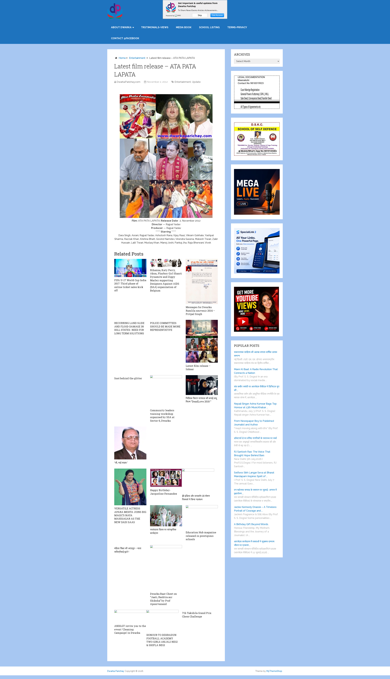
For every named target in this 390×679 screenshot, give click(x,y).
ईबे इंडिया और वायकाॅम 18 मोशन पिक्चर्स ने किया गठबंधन (196, 497)
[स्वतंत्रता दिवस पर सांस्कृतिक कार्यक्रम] (166, 515)
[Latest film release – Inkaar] (202, 341)
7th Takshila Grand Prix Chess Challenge (196, 614)
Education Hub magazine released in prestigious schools (201, 536)
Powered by (170, 15)
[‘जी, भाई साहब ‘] (130, 443)
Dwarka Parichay (115, 671)
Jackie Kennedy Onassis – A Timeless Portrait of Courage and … (255, 509)
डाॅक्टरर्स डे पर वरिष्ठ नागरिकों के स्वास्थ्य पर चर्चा (255, 438)
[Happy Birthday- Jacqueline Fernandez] (166, 478)
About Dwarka (121, 27)
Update (196, 81)
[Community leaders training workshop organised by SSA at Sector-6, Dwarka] (166, 391)
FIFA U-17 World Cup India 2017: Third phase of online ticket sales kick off (130, 285)
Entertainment (137, 58)
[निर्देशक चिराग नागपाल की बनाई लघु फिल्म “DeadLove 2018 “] (202, 385)
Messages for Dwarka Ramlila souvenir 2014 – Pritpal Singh (200, 311)
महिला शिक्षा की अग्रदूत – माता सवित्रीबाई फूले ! (127, 550)
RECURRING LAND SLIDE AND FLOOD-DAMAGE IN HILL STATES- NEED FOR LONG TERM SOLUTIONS (129, 328)
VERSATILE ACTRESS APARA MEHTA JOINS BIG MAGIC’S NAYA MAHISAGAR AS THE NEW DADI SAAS (130, 515)
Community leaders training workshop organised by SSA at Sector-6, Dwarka (162, 415)
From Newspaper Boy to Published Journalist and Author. (254, 422)
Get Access (217, 15)
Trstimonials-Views (154, 27)
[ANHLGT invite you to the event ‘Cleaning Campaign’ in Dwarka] (130, 616)
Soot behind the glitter (128, 378)
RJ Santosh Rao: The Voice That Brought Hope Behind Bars (252, 453)
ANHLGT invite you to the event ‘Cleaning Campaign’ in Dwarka (130, 629)
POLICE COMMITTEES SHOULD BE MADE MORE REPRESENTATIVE (165, 326)
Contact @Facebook (125, 38)
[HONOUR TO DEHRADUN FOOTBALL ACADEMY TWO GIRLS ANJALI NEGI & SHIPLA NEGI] (162, 621)
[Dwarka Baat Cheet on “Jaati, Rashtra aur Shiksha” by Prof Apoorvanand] (166, 567)
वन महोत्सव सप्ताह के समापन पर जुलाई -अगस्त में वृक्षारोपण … (255, 491)
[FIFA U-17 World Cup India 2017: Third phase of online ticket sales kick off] (130, 268)
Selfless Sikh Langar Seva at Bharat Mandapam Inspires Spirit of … (254, 474)
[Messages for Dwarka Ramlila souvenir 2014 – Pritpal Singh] (202, 281)
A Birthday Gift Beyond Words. (251, 524)
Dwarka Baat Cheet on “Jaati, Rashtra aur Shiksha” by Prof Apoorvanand (163, 599)
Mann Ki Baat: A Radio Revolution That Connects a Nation (256, 371)
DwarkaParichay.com (128, 81)
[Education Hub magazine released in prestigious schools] (202, 517)
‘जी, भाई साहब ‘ (121, 462)
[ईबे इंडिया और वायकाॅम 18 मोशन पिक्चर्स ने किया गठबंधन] (198, 481)
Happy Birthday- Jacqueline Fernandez (163, 492)
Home (122, 58)
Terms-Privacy (237, 27)
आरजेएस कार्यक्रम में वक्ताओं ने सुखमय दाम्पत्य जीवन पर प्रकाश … (254, 543)
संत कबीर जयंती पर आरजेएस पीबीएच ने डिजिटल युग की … (256, 388)
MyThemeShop (274, 671)
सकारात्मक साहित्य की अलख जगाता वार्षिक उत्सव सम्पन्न (255, 354)
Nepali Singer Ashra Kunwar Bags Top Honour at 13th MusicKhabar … (255, 405)
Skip (200, 15)
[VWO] (178, 15)
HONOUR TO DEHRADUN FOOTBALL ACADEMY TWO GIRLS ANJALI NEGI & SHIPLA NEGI (162, 640)
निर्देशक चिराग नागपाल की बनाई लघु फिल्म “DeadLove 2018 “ (201, 399)
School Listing (209, 27)
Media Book (183, 27)
